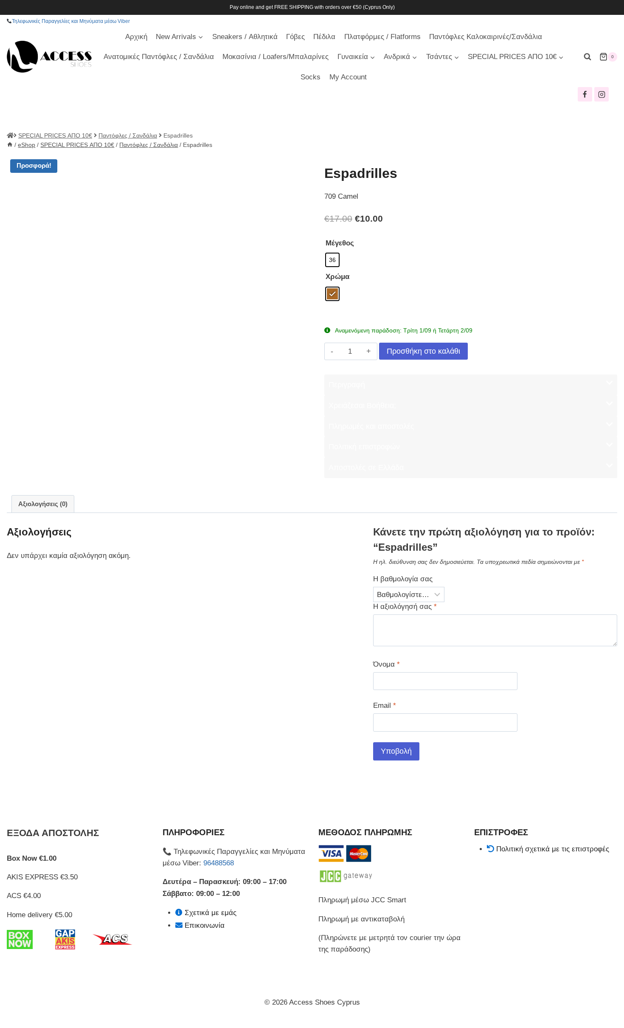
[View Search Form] (587, 57)
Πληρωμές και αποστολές (371, 426)
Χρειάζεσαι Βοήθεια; (362, 405)
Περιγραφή (347, 384)
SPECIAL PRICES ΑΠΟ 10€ (55, 135)
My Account (348, 77)
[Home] (10, 144)
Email (384, 705)
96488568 (218, 863)
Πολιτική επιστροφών (364, 446)
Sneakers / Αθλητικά (245, 37)
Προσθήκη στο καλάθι (423, 351)
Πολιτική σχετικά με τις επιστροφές (552, 849)
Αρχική (136, 37)
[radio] (332, 259)
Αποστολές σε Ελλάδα (366, 467)
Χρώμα (337, 277)
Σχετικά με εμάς (210, 913)
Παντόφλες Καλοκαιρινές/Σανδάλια (485, 37)
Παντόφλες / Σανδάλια (127, 135)
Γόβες (295, 37)
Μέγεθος (340, 243)
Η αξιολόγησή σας (405, 607)
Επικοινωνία (205, 925)
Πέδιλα (324, 37)
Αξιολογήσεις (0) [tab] (42, 503)
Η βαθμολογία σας (403, 579)
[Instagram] (601, 94)
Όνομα (386, 664)
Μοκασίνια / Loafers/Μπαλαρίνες (275, 57)
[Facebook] (585, 94)
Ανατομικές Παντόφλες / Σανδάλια (159, 57)
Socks (310, 77)
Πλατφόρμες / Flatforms (382, 37)
